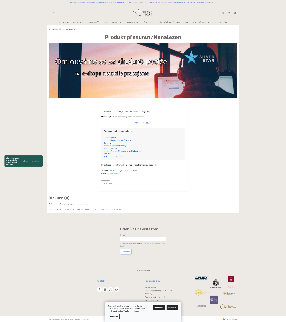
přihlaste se (103, 209)
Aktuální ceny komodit (113, 156)
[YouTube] (116, 289)
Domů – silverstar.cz (143, 123)
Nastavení (114, 316)
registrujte (120, 209)
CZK (50, 13)
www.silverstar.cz (143, 271)
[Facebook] (99, 289)
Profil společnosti (111, 148)
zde (136, 311)
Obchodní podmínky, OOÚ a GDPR (118, 140)
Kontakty (107, 143)
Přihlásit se (126, 252)
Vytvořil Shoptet (231, 319)
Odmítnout (159, 307)
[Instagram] (105, 289)
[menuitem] (63, 22)
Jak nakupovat (110, 138)
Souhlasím (172, 307)
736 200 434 (114, 171)
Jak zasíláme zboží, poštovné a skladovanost (122, 151)
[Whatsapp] (110, 289)
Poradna (107, 154)
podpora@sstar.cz (114, 174)
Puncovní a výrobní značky (115, 146)
